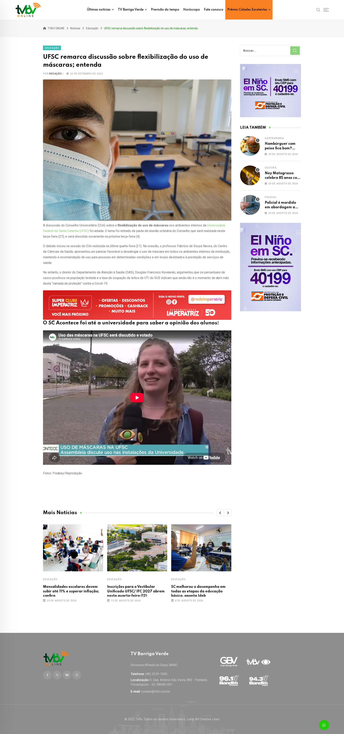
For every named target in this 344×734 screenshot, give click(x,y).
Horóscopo (191, 9)
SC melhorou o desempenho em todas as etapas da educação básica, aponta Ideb (198, 591)
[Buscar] (318, 9)
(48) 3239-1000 (156, 674)
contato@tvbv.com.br (155, 691)
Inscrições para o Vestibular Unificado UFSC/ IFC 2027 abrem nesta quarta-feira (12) (136, 591)
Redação (55, 73)
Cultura (271, 167)
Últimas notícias (98, 9)
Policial (270, 197)
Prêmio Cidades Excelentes (247, 9)
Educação (50, 579)
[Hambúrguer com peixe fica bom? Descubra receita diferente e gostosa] (250, 146)
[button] (220, 512)
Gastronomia (274, 138)
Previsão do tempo (165, 9)
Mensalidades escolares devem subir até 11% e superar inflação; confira (71, 591)
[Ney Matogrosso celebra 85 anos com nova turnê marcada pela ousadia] (250, 175)
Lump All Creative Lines (203, 719)
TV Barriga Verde (131, 9)
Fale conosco (213, 9)
